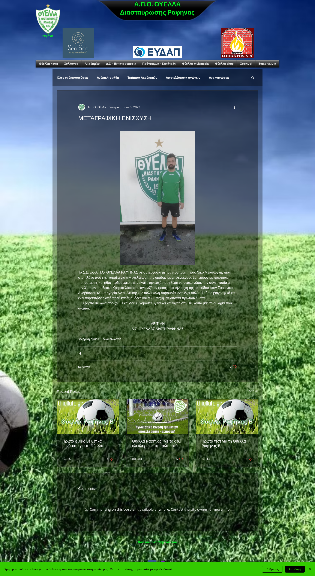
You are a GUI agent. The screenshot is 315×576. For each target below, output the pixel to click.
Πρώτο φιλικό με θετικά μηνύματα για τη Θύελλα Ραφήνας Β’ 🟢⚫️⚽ (82, 443)
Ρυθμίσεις (272, 569)
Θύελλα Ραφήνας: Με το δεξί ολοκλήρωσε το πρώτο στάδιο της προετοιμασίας (157, 443)
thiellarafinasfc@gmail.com (157, 542)
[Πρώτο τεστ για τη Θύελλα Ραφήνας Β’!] (227, 416)
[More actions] (234, 107)
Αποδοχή (295, 569)
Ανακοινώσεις (219, 77)
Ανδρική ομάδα (108, 77)
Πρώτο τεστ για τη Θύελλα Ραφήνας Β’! (223, 443)
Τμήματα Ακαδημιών (142, 77)
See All (253, 391)
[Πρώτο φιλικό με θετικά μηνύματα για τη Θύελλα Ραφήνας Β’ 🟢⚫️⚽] (88, 416)
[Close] (309, 569)
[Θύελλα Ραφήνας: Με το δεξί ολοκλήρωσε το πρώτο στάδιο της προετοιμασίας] (157, 416)
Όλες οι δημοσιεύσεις (72, 77)
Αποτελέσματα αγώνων (183, 77)
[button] (253, 77)
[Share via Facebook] (80, 354)
